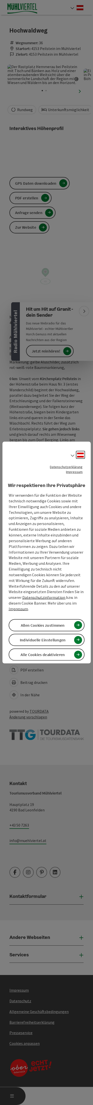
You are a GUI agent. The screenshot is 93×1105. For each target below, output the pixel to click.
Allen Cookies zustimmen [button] (43, 625)
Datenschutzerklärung (66, 466)
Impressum (74, 471)
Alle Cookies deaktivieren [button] (43, 654)
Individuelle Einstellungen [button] (43, 639)
